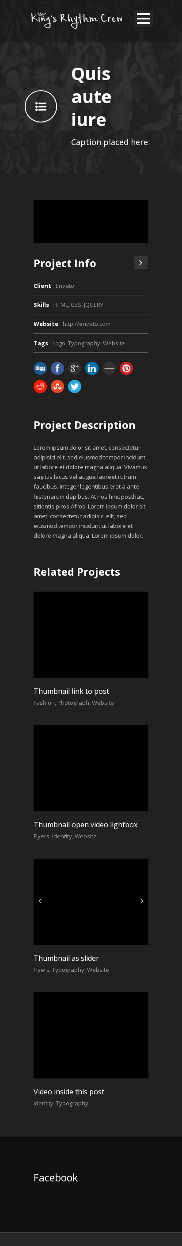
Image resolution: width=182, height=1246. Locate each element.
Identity (62, 836)
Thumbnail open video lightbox (85, 824)
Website (114, 343)
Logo (59, 343)
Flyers (41, 836)
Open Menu (143, 18)
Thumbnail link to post (71, 691)
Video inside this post (69, 1092)
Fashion (44, 703)
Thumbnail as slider (66, 958)
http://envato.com (86, 324)
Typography (84, 343)
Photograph (73, 703)
